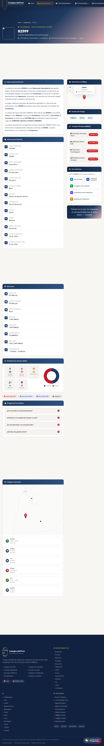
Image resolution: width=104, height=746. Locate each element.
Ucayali (6, 730)
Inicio (32, 3)
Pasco (6, 712)
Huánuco (58, 679)
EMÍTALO (92, 134)
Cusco (57, 673)
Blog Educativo (60, 721)
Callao (57, 670)
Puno (5, 718)
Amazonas (58, 652)
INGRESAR (92, 159)
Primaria (63, 726)
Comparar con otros (93, 179)
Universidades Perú (61, 700)
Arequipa (58, 661)
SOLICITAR (92, 142)
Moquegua (7, 709)
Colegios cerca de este (82, 186)
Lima (5, 700)
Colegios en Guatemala (35, 673)
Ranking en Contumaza (81, 199)
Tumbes (6, 727)
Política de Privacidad (38, 743)
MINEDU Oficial (60, 715)
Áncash (57, 655)
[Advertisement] (52, 61)
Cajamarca (27, 22)
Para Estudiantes (64, 3)
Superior (81, 726)
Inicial (56, 726)
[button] (25, 516)
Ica (56, 682)
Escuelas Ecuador (34, 670)
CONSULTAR (91, 150)
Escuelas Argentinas (10, 670)
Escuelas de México (10, 673)
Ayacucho (58, 664)
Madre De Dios (9, 706)
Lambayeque (8, 697)
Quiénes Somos (60, 712)
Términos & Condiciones (21, 743)
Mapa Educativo (60, 703)
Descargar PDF (11, 396)
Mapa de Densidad (61, 706)
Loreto (6, 703)
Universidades (82, 3)
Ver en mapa (78, 179)
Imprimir (57, 396)
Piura (5, 715)
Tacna (6, 724)
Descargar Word (27, 396)
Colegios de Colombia (35, 667)
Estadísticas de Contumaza (83, 192)
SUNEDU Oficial (60, 718)
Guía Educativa (60, 709)
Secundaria (72, 726)
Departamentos (45, 3)
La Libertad (58, 688)
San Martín (7, 721)
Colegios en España (34, 676)
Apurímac (58, 658)
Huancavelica (59, 676)
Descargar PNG (43, 396)
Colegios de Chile (9, 667)
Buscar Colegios (60, 697)
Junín (57, 685)
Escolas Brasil (8, 676)
